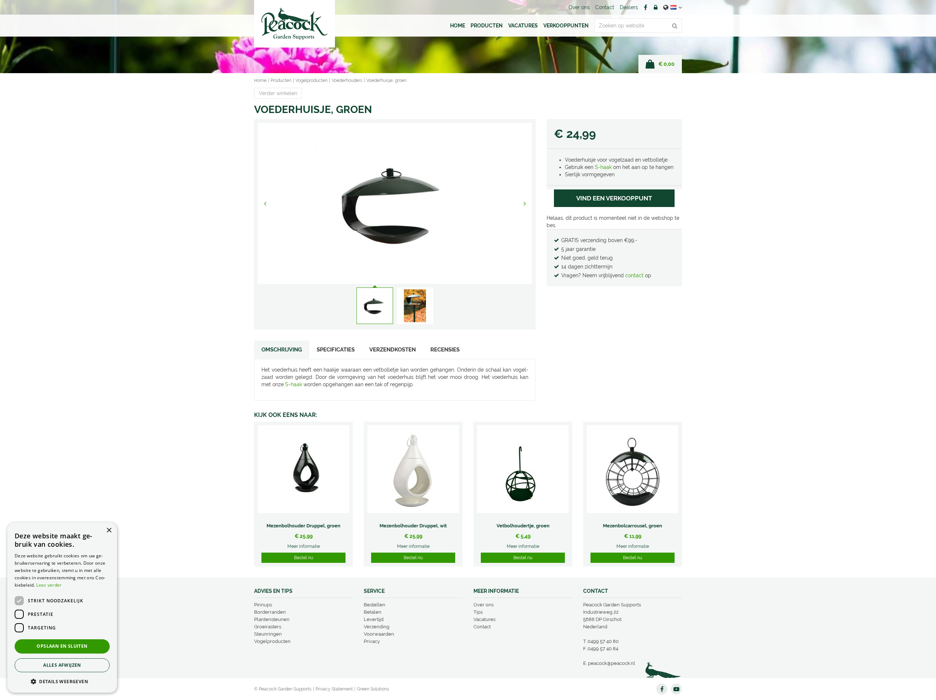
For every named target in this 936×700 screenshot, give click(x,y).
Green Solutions (373, 689)
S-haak (603, 167)
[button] (62, 681)
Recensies (445, 349)
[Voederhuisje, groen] (395, 203)
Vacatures (484, 619)
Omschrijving (281, 349)
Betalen (372, 612)
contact (635, 275)
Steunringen (268, 634)
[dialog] (62, 608)
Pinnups (263, 604)
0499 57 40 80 (603, 641)
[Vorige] (265, 203)
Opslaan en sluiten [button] (62, 646)
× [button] (109, 530)
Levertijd (374, 619)
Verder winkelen (278, 93)
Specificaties (336, 349)
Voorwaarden (379, 634)
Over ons (483, 604)
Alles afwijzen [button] (62, 665)
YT (676, 689)
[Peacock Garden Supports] (294, 24)
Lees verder (48, 585)
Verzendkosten (392, 349)
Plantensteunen (272, 619)
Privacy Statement (334, 689)
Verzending (376, 626)
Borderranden (270, 612)
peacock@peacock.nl (611, 663)
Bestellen (374, 604)
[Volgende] (524, 203)
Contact (482, 626)
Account (655, 7)
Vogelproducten (272, 641)
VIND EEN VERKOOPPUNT (614, 198)
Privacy (372, 641)
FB (645, 7)
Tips (478, 612)
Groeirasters (267, 626)
